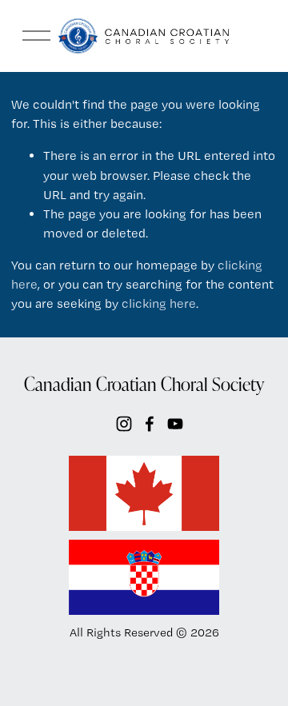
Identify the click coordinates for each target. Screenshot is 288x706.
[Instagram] (124, 424)
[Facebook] (150, 424)
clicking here (159, 303)
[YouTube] (175, 424)
